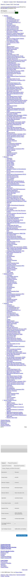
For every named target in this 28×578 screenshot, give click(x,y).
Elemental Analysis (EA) (12, 175)
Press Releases (4, 561)
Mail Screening (10, 147)
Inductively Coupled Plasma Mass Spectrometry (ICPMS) (15, 31)
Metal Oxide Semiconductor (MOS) (15, 92)
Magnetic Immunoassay (12, 190)
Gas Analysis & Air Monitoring (14, 143)
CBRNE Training (11, 402)
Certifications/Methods (6, 556)
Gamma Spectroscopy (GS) (13, 65)
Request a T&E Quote (12, 417)
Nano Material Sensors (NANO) (14, 96)
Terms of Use (12, 574)
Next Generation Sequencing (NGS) (15, 217)
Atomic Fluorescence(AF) (13, 27)
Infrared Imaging (10, 46)
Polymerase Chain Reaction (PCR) (15, 220)
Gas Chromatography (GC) (13, 19)
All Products (3, 565)
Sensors (8, 81)
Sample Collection (11, 150)
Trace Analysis (10, 398)
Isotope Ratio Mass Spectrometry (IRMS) (16, 117)
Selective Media (10, 163)
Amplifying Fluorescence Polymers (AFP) (17, 60)
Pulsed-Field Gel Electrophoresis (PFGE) (16, 174)
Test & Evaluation (20, 574)
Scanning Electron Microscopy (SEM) (16, 57)
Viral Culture (10, 166)
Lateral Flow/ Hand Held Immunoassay (16, 189)
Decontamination (11, 139)
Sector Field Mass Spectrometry (14, 127)
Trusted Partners (4, 567)
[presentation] (4, 463)
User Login (16, 4)
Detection (9, 257)
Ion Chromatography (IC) (13, 21)
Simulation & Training (12, 105)
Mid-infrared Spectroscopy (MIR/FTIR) (16, 68)
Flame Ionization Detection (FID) (14, 87)
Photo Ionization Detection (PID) (14, 377)
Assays (8, 203)
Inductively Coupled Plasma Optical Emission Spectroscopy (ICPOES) (15, 33)
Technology (9, 17)
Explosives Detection (6, 425)
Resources (3, 564)
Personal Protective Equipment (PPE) (15, 148)
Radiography (10, 50)
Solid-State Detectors (12, 281)
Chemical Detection (5, 420)
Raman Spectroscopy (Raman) (14, 73)
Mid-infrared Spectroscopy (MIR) (14, 334)
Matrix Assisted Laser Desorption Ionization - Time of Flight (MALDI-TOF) (17, 249)
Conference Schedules (6, 563)
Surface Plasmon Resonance (13, 191)
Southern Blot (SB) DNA (13, 225)
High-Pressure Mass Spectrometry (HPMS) (17, 115)
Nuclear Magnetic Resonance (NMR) (15, 70)
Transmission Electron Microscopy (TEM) (17, 201)
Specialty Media (10, 165)
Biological (6, 156)
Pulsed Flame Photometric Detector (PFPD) (17, 100)
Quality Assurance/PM (6, 558)
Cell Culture (9, 159)
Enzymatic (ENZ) (11, 85)
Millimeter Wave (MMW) (13, 48)
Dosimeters (9, 288)
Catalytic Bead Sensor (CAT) (13, 82)
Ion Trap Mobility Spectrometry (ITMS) (16, 121)
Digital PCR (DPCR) (12, 208)
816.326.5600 (4, 8)
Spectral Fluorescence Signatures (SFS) (16, 80)
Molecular (9, 202)
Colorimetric (9, 23)
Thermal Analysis (11, 132)
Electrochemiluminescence (13, 183)
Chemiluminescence (11, 62)
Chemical (6, 15)
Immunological (10, 179)
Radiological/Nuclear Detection (5, 423)
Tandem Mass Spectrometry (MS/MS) (15, 128)
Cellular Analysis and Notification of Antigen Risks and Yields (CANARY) (16, 181)
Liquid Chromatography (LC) (14, 22)
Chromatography (11, 18)
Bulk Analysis (10, 386)
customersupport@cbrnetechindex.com (10, 7)
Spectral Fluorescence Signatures (14, 237)
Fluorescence (10, 74)
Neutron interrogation (12, 323)
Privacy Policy (18, 572)
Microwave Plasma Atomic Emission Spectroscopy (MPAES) (15, 39)
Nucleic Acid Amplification (13, 221)
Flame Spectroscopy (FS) (13, 29)
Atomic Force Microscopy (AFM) (15, 195)
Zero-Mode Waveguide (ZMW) (14, 226)
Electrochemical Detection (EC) (14, 84)
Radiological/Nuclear (9, 273)
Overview (9, 401)
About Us (6, 1)
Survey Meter (10, 302)
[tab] (4, 463)
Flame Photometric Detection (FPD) (15, 88)
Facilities (3, 555)
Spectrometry (10, 107)
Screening (9, 151)
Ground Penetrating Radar (13, 144)
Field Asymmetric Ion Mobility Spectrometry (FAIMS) (14, 113)
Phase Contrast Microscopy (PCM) (15, 198)
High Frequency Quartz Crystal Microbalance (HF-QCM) (14, 90)
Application (9, 138)
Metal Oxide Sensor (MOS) (13, 372)
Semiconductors (10, 280)
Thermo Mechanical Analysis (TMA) (15, 136)
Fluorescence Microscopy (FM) (14, 197)
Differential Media (11, 160)
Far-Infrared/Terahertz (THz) (13, 64)
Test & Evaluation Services (10, 400)
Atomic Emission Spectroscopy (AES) (16, 61)
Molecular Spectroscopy (12, 58)
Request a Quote (4, 552)
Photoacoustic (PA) (11, 337)
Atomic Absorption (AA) (12, 26)
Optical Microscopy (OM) (13, 54)
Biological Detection (5, 421)
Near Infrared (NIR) (11, 69)
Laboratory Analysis (11, 146)
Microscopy (9, 53)
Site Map (7, 576)
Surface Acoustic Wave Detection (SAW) (16, 101)
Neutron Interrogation (12, 49)
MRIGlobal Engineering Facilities (15, 412)
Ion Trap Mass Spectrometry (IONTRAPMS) (13, 120)
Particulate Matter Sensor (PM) (14, 97)
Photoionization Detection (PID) (14, 99)
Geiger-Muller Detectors (12, 276)
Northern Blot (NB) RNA (13, 218)
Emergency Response (12, 140)
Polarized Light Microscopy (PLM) (15, 56)
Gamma (8, 319)
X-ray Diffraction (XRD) (12, 41)
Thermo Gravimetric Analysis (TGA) (15, 135)
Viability (9, 271)
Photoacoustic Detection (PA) (14, 72)
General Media (10, 162)
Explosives (6, 303)
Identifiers (9, 292)
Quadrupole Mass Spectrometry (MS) (15, 123)
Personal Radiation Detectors (13, 295)
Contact (11, 1)
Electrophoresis (10, 167)
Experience (3, 553)
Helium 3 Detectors (11, 277)
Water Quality (10, 155)
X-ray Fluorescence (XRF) (13, 42)
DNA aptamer (10, 209)
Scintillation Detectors (12, 279)
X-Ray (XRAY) (10, 52)
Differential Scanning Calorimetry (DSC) (16, 134)
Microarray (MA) (11, 216)
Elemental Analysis (11, 25)
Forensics (9, 142)
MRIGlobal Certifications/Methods (15, 413)
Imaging (8, 44)
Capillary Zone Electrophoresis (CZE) (16, 108)
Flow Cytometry (10, 178)
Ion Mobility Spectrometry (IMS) (14, 116)
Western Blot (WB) (11, 193)
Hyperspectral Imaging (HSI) (13, 66)
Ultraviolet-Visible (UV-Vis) (13, 78)
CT (7, 45)
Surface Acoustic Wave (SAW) (14, 378)
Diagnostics (9, 259)
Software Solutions (11, 154)
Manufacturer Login (21, 1)
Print (25, 427)
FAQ (15, 1)
